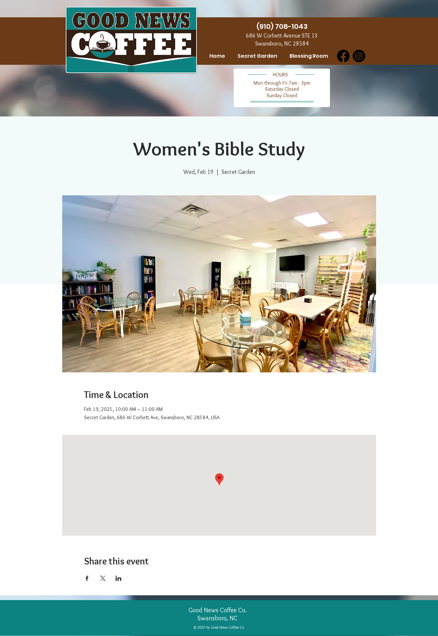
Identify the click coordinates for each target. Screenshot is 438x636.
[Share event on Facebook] (87, 578)
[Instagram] (359, 56)
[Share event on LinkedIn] (118, 578)
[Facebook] (343, 56)
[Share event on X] (103, 578)
